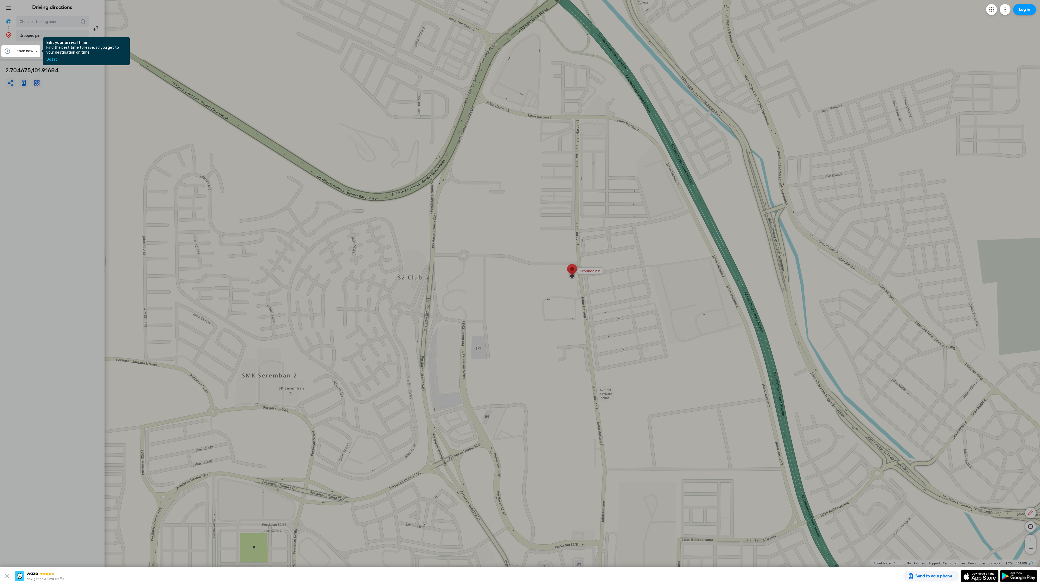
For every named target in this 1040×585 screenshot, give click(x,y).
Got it (51, 59)
